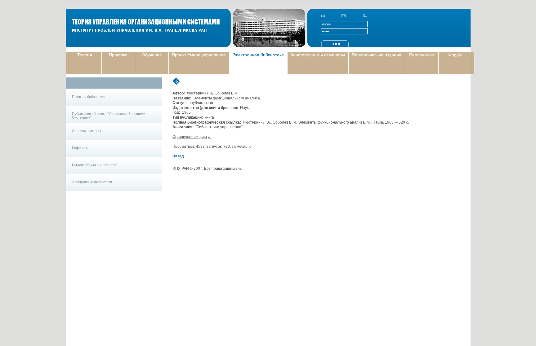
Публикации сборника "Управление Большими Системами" (108, 115)
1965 (186, 112)
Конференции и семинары (318, 54)
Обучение (152, 54)
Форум (455, 54)
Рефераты (80, 148)
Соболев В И (226, 93)
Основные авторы (86, 131)
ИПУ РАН (180, 168)
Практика (118, 54)
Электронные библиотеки (92, 182)
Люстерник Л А (200, 93)
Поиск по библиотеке (88, 97)
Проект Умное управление (199, 54)
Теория (84, 54)
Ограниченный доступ (192, 136)
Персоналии (421, 54)
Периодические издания (376, 54)
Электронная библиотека (258, 54)
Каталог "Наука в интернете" (94, 165)
